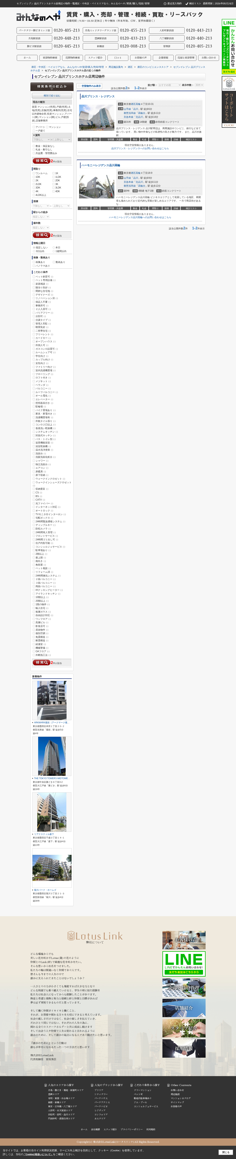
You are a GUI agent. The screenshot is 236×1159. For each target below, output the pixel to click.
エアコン (42, 467)
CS (39, 492)
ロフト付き (43, 377)
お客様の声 (141, 58)
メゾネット (43, 381)
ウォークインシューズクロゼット (52, 484)
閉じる (226, 1152)
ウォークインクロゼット (50, 478)
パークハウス (101, 1098)
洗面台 (41, 453)
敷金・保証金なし (45, 146)
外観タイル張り (45, 421)
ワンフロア (43, 619)
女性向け (42, 363)
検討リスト (195, 3)
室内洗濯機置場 (45, 370)
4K (37, 191)
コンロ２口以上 (45, 424)
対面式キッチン (45, 435)
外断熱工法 (43, 655)
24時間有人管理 (46, 532)
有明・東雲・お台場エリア (61, 1098)
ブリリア (98, 1090)
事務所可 (42, 305)
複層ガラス (43, 611)
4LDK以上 (41, 195)
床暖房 (41, 471)
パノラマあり (43, 265)
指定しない (42, 247)
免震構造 (42, 637)
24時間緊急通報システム (50, 521)
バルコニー (43, 388)
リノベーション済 (47, 298)
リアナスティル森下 (44, 834)
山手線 (127, 109)
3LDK (58, 187)
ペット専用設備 (45, 280)
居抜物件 (42, 629)
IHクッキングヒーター (49, 590)
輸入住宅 (42, 608)
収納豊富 (42, 488)
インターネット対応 (48, 507)
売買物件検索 (72, 58)
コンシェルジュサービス (50, 546)
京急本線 (128, 117)
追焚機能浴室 (44, 442)
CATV (40, 499)
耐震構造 (42, 640)
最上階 (41, 557)
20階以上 (42, 600)
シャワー (42, 460)
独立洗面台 (43, 464)
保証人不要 (43, 301)
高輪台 (141, 113)
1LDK (58, 177)
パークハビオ (101, 1106)
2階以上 (41, 554)
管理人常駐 (43, 323)
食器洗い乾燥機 (45, 428)
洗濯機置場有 (44, 417)
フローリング (44, 374)
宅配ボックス (44, 517)
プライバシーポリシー (132, 1129)
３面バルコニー (45, 582)
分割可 (41, 316)
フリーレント (44, 334)
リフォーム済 (44, 572)
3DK (38, 187)
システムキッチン (47, 431)
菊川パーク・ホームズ (45, 890)
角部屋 (41, 564)
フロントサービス (47, 535)
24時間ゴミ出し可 (47, 539)
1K (56, 173)
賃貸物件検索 (50, 58)
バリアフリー (44, 312)
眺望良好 (42, 327)
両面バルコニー (45, 586)
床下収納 (42, 475)
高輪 (138, 104)
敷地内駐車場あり (143, 1098)
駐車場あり (43, 550)
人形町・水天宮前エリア (60, 1110)
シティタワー (101, 1094)
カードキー (43, 338)
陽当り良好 (43, 287)
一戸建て (40, 130)
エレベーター (44, 399)
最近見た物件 (174, 3)
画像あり (40, 262)
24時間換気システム (48, 575)
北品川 (139, 117)
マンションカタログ (181, 1098)
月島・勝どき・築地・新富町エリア (66, 1090)
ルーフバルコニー (47, 392)
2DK (57, 180)
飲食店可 (42, 626)
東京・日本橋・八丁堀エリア (62, 1106)
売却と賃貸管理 (186, 58)
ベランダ (42, 385)
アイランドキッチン (48, 593)
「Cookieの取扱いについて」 (38, 1154)
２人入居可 (43, 309)
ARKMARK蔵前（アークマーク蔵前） (53, 722)
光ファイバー (44, 503)
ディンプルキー (45, 525)
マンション (55, 127)
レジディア (99, 1110)
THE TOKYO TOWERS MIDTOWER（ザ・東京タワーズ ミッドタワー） (69, 778)
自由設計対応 (44, 615)
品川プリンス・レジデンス (98, 96)
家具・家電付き (45, 413)
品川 (135, 109)
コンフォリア (101, 1114)
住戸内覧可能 (44, 543)
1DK (38, 177)
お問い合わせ (209, 58)
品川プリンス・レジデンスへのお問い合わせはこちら (140, 148)
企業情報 (163, 58)
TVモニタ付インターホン (51, 514)
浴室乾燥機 (43, 446)
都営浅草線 (130, 113)
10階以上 (42, 597)
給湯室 (41, 644)
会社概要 (95, 1129)
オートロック (44, 510)
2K (37, 180)
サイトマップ (177, 1102)
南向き (41, 561)
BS (39, 496)
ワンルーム (42, 173)
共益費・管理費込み (46, 153)
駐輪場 (41, 406)
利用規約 (150, 1129)
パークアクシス (102, 1102)
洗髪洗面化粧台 (45, 457)
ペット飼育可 (44, 276)
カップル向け (44, 359)
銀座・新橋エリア (57, 1102)
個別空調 (42, 633)
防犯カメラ (43, 528)
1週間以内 (60, 251)
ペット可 (138, 1094)
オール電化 (43, 395)
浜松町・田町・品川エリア (61, 1114)
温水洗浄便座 (44, 449)
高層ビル (42, 622)
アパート (40, 127)
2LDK (38, 184)
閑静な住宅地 (44, 291)
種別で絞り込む (52, 95)
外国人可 (42, 345)
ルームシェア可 (45, 352)
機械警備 (42, 647)
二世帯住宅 (43, 330)
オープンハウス (45, 341)
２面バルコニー (45, 579)
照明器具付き (44, 403)
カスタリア (99, 1119)
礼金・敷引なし (44, 149)
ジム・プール (140, 1102)
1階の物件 (43, 604)
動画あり (60, 262)
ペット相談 (43, 568)
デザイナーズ (44, 294)
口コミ (118, 58)
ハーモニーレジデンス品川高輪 (100, 165)
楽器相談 (42, 283)
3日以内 (40, 251)
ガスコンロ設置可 (47, 348)
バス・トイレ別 (45, 439)
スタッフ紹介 (95, 58)
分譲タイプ (43, 320)
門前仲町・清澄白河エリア (61, 1119)
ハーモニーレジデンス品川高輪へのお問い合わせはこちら (140, 217)
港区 (133, 104)
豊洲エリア (53, 1094)
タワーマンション (143, 1090)
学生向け (42, 356)
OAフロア (42, 651)
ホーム (27, 58)
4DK (57, 191)
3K (56, 184)
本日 (57, 247)
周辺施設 (175, 1094)
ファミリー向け (45, 367)
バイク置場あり (45, 410)
